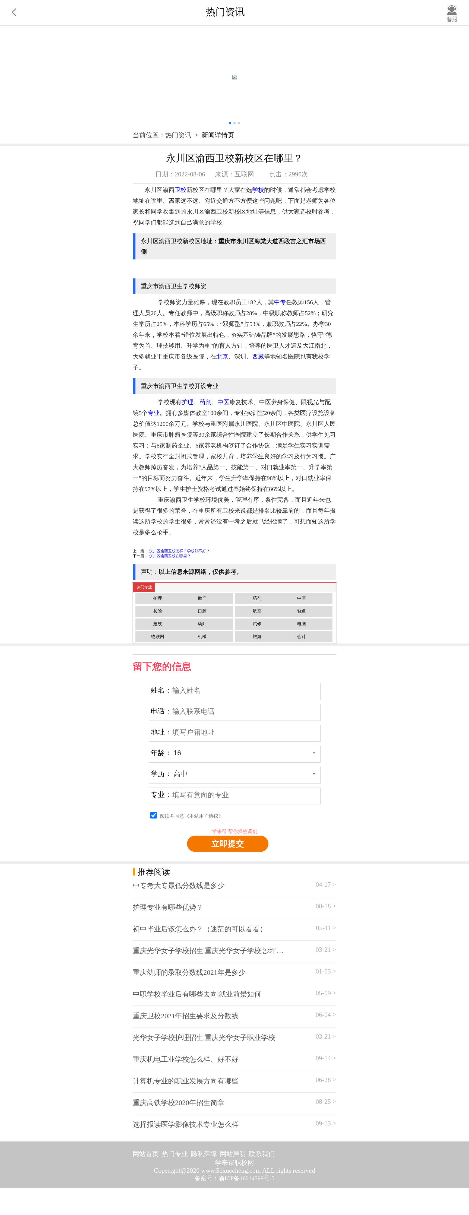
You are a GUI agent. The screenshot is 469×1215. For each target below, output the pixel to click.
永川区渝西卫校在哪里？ (170, 556)
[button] (230, 123)
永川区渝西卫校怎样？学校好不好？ (179, 551)
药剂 (205, 402)
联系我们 (262, 1153)
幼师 (202, 623)
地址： (161, 732)
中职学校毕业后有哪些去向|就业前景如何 (197, 994)
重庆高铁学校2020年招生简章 (178, 1103)
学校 (258, 189)
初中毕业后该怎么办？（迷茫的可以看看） (200, 929)
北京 (222, 356)
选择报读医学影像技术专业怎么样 (186, 1124)
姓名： (161, 690)
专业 (154, 413)
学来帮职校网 (234, 1162)
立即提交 (227, 843)
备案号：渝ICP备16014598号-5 (234, 1178)
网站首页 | (147, 1153)
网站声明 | (234, 1153)
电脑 (301, 623)
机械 (202, 636)
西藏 (258, 356)
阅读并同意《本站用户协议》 (191, 816)
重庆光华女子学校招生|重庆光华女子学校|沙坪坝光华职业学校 (211, 951)
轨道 (301, 611)
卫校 (180, 189)
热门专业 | (176, 1153)
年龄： (161, 753)
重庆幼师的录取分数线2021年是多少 (189, 972)
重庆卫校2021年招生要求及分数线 (186, 1016)
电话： (161, 711)
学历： (161, 774)
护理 (188, 402)
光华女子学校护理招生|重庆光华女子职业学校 (204, 1038)
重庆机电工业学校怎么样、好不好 (186, 1059)
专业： (161, 795)
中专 (280, 302)
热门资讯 (179, 135)
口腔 (202, 611)
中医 (223, 402)
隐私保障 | (205, 1153)
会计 (301, 636)
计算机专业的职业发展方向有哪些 (186, 1081)
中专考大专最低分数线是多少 (178, 886)
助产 (202, 598)
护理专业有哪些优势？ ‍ (169, 907)
